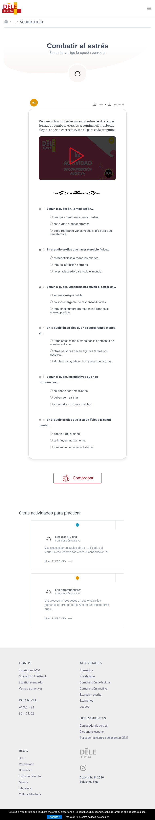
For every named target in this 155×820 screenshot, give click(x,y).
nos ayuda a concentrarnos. (71, 223)
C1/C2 (30, 713)
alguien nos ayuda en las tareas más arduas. (82, 361)
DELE (22, 758)
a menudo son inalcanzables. (72, 404)
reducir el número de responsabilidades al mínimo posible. (79, 310)
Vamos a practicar (30, 688)
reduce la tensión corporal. (71, 264)
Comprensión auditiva (94, 688)
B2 (20, 713)
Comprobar (82, 478)
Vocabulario (87, 676)
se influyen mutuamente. (69, 440)
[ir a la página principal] (11, 8)
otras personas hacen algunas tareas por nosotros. (78, 352)
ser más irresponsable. (68, 295)
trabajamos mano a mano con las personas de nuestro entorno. (82, 342)
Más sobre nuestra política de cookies (87, 816)
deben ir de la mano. (67, 433)
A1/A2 (23, 707)
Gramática (86, 670)
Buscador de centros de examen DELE (104, 737)
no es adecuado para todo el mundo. (77, 271)
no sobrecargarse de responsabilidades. (80, 302)
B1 (32, 707)
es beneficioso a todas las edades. (76, 258)
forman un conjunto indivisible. (73, 447)
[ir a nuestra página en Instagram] (83, 767)
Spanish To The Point (32, 676)
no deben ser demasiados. (70, 390)
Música (23, 782)
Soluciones (119, 104)
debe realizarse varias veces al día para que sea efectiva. (81, 232)
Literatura (25, 788)
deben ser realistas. (66, 397)
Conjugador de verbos (94, 725)
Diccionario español (92, 731)
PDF (100, 104)
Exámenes (86, 700)
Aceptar (54, 816)
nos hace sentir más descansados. (76, 217)
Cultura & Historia (30, 794)
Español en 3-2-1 (29, 670)
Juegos (84, 706)
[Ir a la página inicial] (7, 22)
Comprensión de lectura (95, 682)
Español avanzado (30, 682)
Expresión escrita (91, 694)
